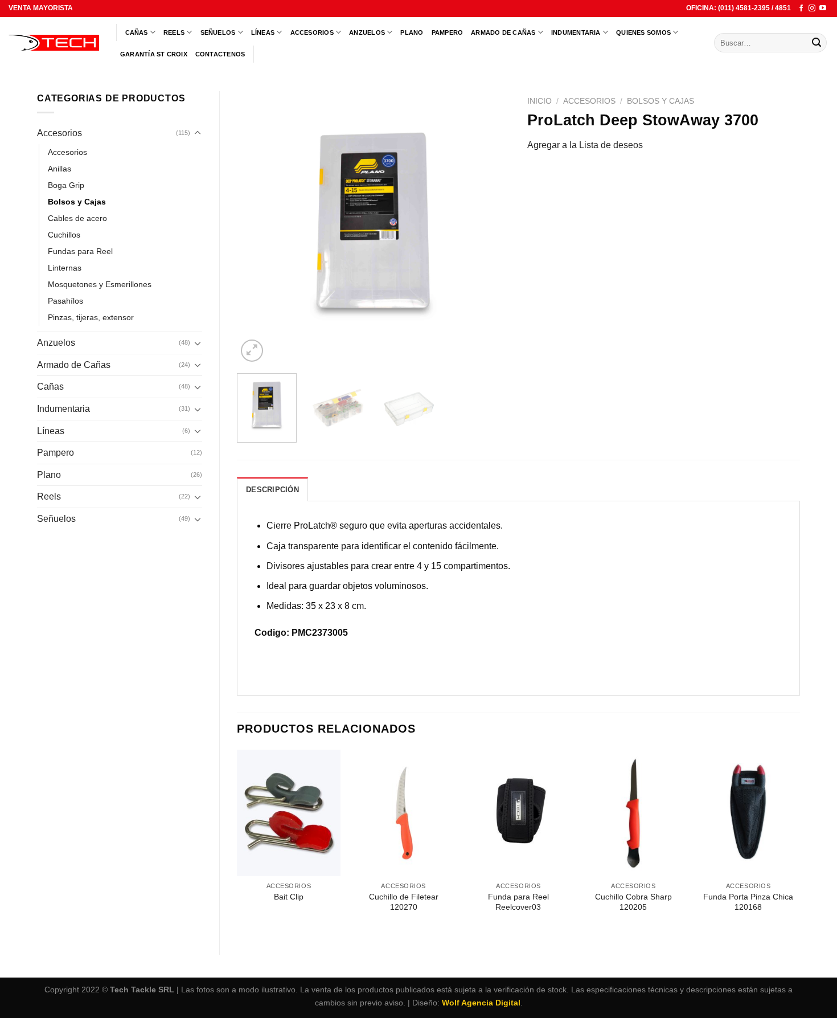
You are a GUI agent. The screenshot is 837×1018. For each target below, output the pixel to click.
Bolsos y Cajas (77, 201)
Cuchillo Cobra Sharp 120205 (633, 902)
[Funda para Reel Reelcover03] (518, 813)
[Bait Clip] (288, 813)
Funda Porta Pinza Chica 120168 (748, 902)
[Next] (490, 228)
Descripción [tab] (272, 489)
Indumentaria (576, 32)
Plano (411, 32)
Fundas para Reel (80, 251)
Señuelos (218, 32)
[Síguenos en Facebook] (801, 9)
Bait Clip (288, 896)
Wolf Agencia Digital (481, 1002)
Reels (173, 32)
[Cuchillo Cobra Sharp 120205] (633, 813)
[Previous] (257, 228)
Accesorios (312, 32)
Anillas (59, 168)
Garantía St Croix (153, 54)
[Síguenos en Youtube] (822, 9)
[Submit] (816, 42)
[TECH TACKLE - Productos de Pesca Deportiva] (54, 43)
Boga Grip (66, 185)
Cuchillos (64, 234)
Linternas (64, 267)
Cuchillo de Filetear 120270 (403, 902)
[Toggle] (197, 133)
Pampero (447, 32)
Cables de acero (77, 218)
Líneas (262, 32)
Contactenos (220, 54)
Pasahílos (65, 300)
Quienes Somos (643, 32)
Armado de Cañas (503, 32)
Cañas (136, 32)
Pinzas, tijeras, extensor (91, 317)
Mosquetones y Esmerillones (99, 284)
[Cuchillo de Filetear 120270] (404, 813)
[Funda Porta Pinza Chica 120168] (748, 813)
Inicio (539, 101)
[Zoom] (252, 351)
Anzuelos (367, 32)
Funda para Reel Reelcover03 (518, 902)
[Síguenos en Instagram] (812, 9)
